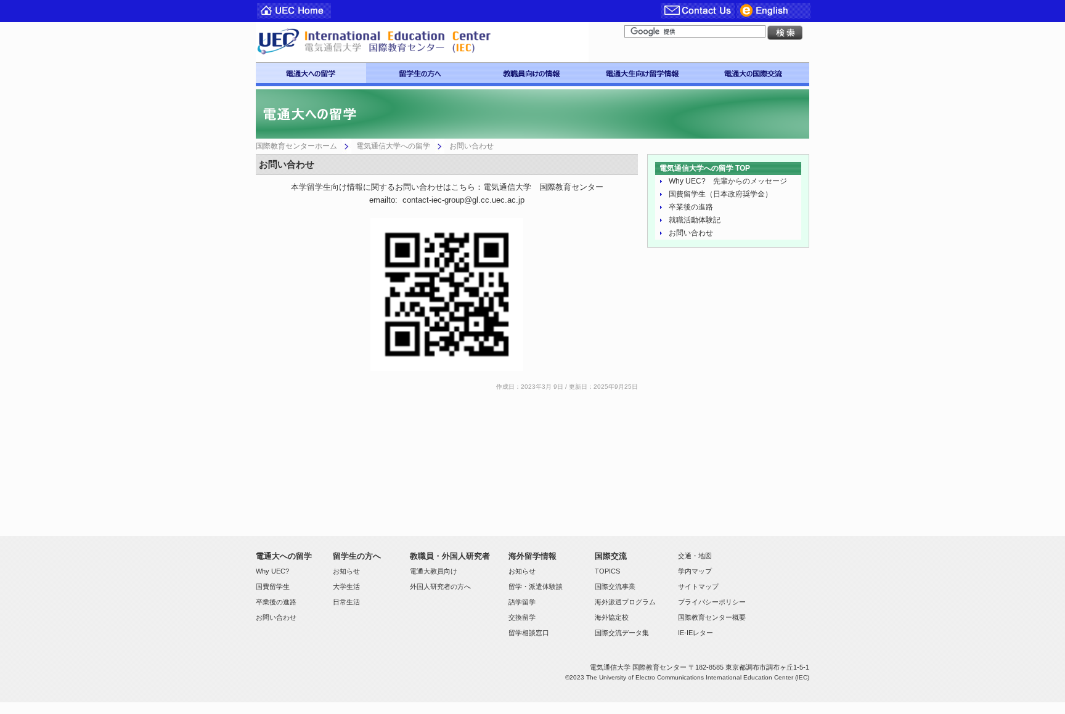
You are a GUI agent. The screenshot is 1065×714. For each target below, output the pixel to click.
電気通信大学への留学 (393, 146)
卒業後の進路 (691, 207)
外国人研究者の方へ (440, 586)
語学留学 (522, 602)
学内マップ (695, 571)
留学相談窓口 (528, 632)
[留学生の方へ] (421, 73)
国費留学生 (273, 586)
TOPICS (607, 571)
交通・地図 (695, 555)
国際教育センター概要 (712, 617)
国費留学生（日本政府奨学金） (720, 194)
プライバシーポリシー (712, 602)
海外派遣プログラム (625, 602)
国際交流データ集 (622, 632)
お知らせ (346, 571)
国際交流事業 (615, 586)
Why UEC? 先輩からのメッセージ (728, 181)
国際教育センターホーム (296, 146)
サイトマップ (698, 586)
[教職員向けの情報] (531, 73)
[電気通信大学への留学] (311, 73)
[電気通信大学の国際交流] (753, 73)
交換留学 (522, 617)
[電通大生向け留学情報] (642, 73)
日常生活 (346, 602)
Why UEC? (272, 571)
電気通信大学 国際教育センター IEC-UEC (422, 42)
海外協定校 (612, 617)
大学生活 (346, 586)
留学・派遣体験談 (535, 586)
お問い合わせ (691, 233)
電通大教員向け (433, 571)
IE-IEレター (695, 632)
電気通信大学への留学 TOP (704, 168)
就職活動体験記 (694, 220)
